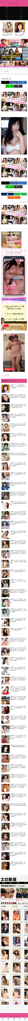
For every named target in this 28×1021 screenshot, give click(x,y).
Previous (1, 29)
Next (27, 29)
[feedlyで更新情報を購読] (20, 194)
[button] (26, 71)
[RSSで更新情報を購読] (14, 197)
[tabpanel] (7, 29)
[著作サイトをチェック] (7, 194)
